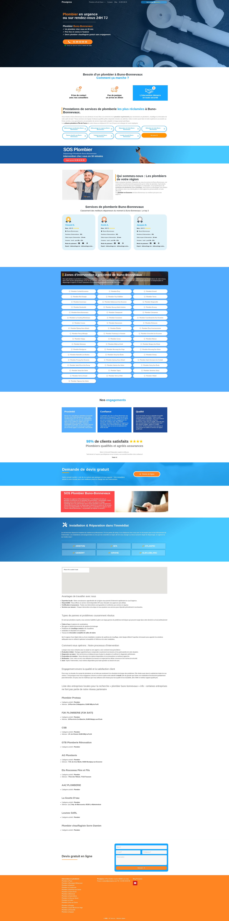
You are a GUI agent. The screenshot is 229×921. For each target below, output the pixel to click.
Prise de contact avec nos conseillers (78, 96)
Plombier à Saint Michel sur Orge (72, 907)
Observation (120, 857)
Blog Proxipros (137, 879)
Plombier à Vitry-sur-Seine (70, 898)
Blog (115, 2)
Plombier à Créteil (67, 900)
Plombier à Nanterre (68, 885)
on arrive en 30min (114, 96)
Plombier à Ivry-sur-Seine (70, 902)
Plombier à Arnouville (68, 910)
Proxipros (67, 2)
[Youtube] (135, 883)
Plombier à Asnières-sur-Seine (71, 889)
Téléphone (147, 852)
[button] (74, 129)
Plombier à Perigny (68, 905)
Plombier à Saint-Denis (69, 891)
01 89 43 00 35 (123, 2)
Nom (119, 847)
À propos (110, 2)
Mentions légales (121, 918)
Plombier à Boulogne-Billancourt (72, 883)
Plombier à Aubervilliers (69, 896)
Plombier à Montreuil (68, 894)
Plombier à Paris (67, 881)
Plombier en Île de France (96, 2)
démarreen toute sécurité (150, 96)
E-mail (119, 852)
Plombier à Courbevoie (69, 887)
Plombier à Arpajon (68, 912)
